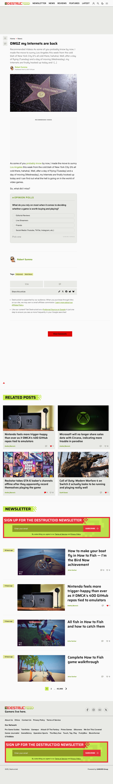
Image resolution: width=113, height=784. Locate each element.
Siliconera (78, 729)
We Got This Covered (93, 729)
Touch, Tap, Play (70, 733)
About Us (9, 720)
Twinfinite (25, 729)
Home (12, 38)
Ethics (17, 720)
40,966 (60, 689)
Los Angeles (16, 167)
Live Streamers (22, 220)
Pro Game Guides (12, 729)
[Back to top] (4, 382)
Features (74, 3)
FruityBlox (83, 733)
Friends (19, 225)
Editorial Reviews (23, 215)
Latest (86, 3)
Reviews (62, 3)
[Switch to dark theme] (102, 3)
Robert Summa (21, 67)
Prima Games (66, 729)
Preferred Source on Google (54, 309)
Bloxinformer (94, 733)
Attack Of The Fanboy (50, 729)
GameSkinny (26, 733)
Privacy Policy (76, 534)
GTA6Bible (9, 736)
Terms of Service (61, 534)
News (52, 3)
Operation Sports (40, 733)
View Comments (60, 333)
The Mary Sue (55, 733)
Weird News (28, 274)
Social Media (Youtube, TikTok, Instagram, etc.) (35, 230)
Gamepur (35, 729)
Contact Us (26, 720)
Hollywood (19, 274)
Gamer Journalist (12, 733)
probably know (34, 163)
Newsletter (39, 3)
